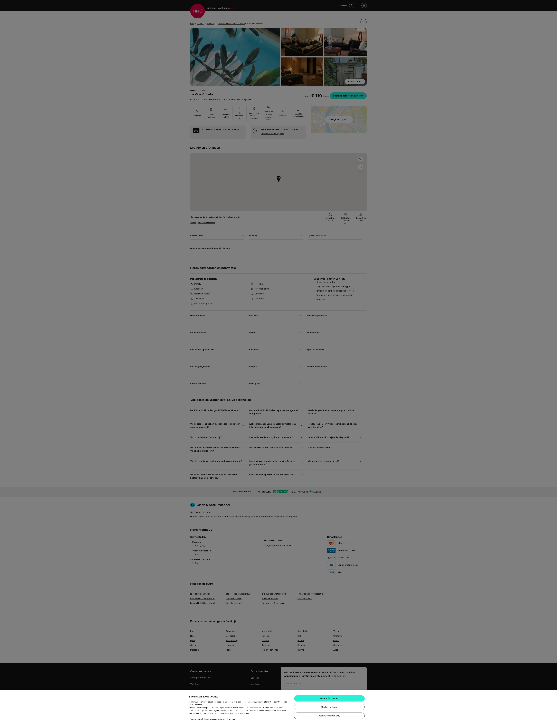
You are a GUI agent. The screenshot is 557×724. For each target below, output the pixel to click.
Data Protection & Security (215, 719)
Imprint (232, 719)
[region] (278, 707)
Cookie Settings (329, 707)
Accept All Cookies (329, 698)
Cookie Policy (196, 719)
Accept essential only (329, 715)
